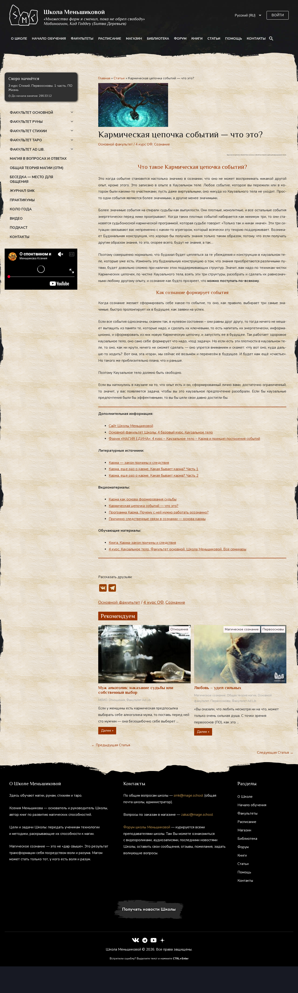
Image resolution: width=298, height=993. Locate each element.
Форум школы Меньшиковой (146, 827)
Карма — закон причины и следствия (139, 462)
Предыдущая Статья (110, 745)
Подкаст (18, 227)
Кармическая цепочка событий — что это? (143, 505)
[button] (278, 15)
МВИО (102, 700)
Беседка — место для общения (31, 179)
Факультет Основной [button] (31, 112)
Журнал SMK (22, 190)
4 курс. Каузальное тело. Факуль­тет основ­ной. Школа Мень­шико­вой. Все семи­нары (177, 549)
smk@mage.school (188, 795)
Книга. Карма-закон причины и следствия (142, 542)
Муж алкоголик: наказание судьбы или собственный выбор (135, 690)
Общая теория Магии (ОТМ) (36, 168)
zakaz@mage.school (197, 814)
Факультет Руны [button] (26, 121)
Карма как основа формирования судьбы (142, 499)
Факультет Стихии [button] (28, 131)
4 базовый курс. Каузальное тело (185, 432)
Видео (16, 218)
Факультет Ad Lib (138, 700)
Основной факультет (115, 144)
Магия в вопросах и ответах (38, 158)
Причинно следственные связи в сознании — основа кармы (157, 519)
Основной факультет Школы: (133, 432)
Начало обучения (49, 38)
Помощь (233, 38)
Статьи (213, 38)
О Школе (19, 38)
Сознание (162, 144)
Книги (197, 38)
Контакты (256, 38)
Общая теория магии (241, 695)
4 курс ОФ (143, 144)
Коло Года (21, 209)
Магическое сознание (242, 629)
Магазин (134, 38)
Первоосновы (273, 629)
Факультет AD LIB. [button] (27, 149)
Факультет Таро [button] (26, 140)
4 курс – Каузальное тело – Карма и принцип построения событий (206, 438)
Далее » (107, 730)
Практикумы (22, 200)
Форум (180, 38)
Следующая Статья (275, 752)
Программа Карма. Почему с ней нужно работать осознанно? (159, 512)
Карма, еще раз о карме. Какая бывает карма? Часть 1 (153, 469)
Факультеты (82, 38)
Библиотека (158, 38)
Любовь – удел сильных (217, 687)
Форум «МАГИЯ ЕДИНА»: (130, 438)
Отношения (179, 629)
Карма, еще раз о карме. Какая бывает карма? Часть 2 (153, 475)
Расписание (109, 38)
